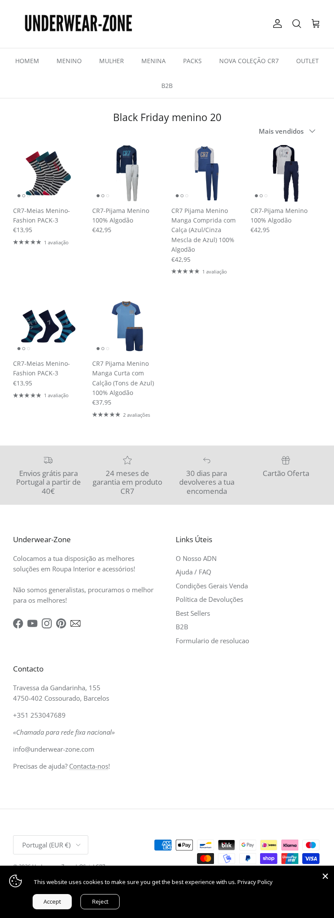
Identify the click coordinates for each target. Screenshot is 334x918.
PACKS (192, 61)
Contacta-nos (88, 766)
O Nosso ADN (196, 558)
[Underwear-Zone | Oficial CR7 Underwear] (78, 24)
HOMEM (27, 61)
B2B (167, 85)
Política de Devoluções (209, 599)
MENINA (153, 61)
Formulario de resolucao (212, 640)
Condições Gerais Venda (212, 585)
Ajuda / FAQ (193, 571)
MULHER (111, 61)
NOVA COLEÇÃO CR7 (249, 61)
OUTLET (307, 61)
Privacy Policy (255, 882)
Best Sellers (193, 613)
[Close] (325, 874)
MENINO (69, 61)
